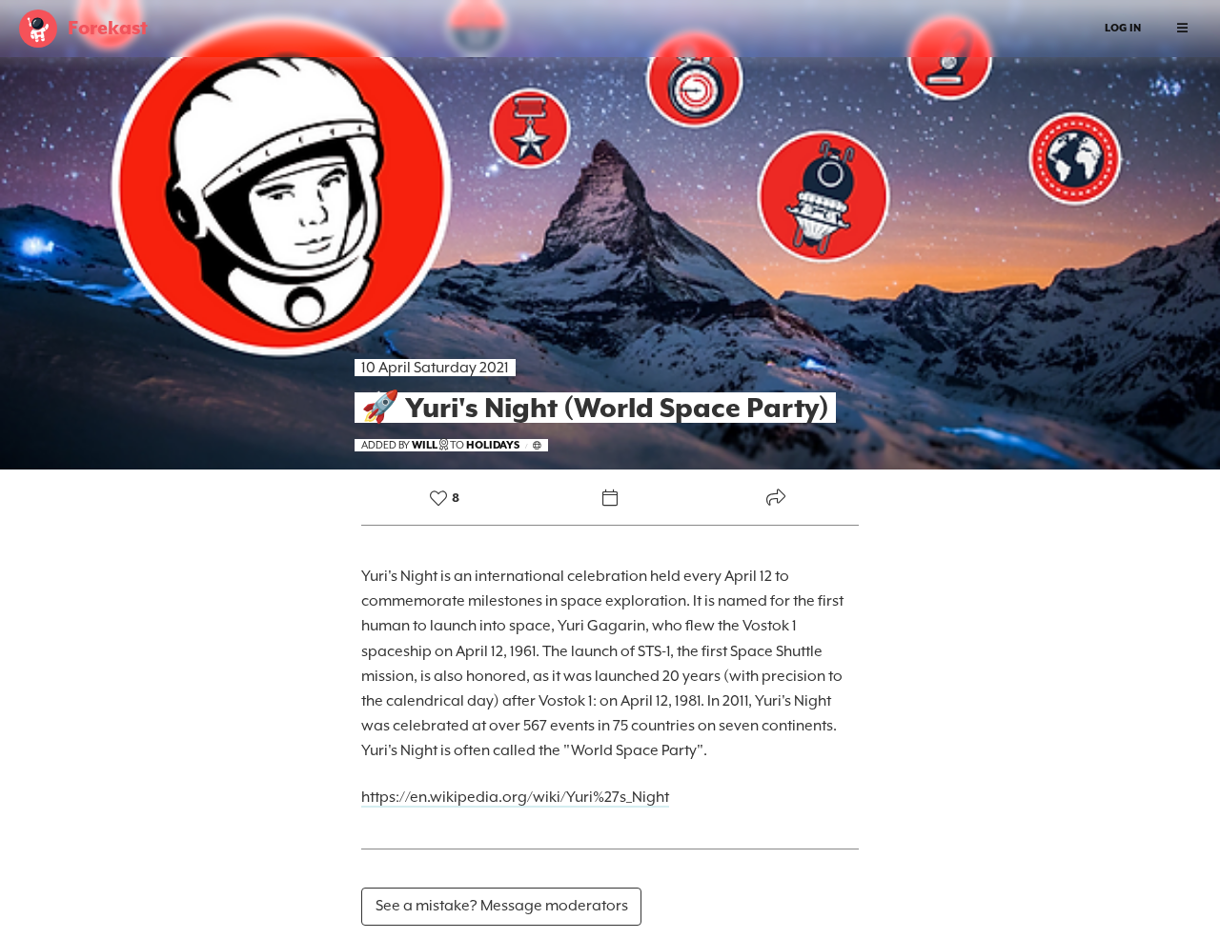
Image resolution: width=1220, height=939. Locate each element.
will (424, 445)
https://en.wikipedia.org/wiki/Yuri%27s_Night (515, 797)
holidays (492, 445)
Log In (1123, 28)
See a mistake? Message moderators (502, 905)
